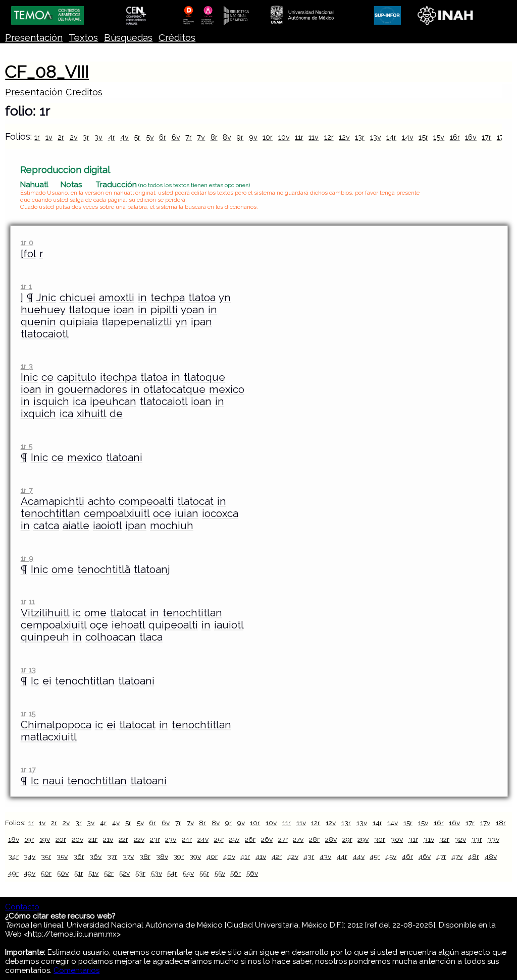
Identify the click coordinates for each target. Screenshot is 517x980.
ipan (201, 322)
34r (13, 856)
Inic (29, 377)
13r (360, 137)
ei (46, 681)
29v (363, 839)
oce (162, 513)
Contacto (22, 906)
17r (486, 137)
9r (239, 137)
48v (491, 856)
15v (438, 137)
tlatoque (89, 310)
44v (359, 856)
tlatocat (195, 501)
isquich (51, 401)
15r (423, 137)
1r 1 (26, 286)
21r (92, 839)
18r (501, 823)
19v (44, 839)
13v (375, 137)
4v (124, 137)
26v (267, 839)
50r (46, 873)
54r (172, 873)
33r (477, 839)
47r (441, 856)
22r (123, 839)
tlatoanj (152, 569)
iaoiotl (107, 526)
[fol (28, 254)
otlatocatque (174, 389)
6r (162, 137)
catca (46, 526)
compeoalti (146, 501)
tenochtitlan (50, 513)
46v (425, 856)
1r (37, 137)
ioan (124, 310)
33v (493, 839)
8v (227, 137)
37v (128, 856)
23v (170, 839)
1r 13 (28, 669)
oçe (99, 625)
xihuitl (91, 414)
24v (203, 839)
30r (379, 839)
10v (284, 137)
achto (101, 501)
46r (407, 856)
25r (219, 839)
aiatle (76, 526)
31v (429, 839)
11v (313, 137)
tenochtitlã (103, 569)
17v (485, 823)
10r (268, 137)
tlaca (151, 637)
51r (78, 873)
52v (124, 873)
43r (308, 856)
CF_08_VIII (47, 72)
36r (78, 856)
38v (162, 856)
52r (109, 873)
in (142, 298)
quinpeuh (45, 637)
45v (390, 856)
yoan (192, 310)
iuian (186, 513)
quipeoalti (173, 625)
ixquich (38, 414)
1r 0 (27, 242)
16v (471, 137)
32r (444, 839)
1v (49, 137)
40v (229, 856)
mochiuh (171, 526)
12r (329, 137)
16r (455, 137)
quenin (38, 322)
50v (63, 873)
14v (407, 137)
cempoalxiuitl (116, 513)
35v (62, 856)
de (116, 414)
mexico (226, 389)
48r (473, 856)
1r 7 (27, 490)
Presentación (34, 37)
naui (53, 781)
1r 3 (27, 366)
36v (95, 856)
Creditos (84, 92)
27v (298, 839)
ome (62, 569)
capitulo (76, 377)
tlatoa (202, 298)
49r (13, 873)
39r (178, 856)
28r (314, 839)
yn (225, 298)
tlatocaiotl (45, 334)
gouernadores (92, 389)
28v (331, 839)
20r (61, 839)
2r (61, 137)
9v (253, 137)
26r (250, 839)
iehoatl (128, 625)
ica (79, 401)
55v (220, 873)
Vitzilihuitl (45, 613)
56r (235, 873)
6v (176, 137)
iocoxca (220, 513)
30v (397, 839)
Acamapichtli (52, 501)
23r (155, 839)
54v (188, 873)
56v (252, 873)
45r (375, 856)
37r (112, 856)
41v (260, 856)
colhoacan (110, 637)
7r (188, 137)
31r (413, 839)
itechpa (118, 377)
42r (277, 856)
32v (460, 839)
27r (283, 839)
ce (47, 377)
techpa (167, 298)
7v (201, 137)
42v (292, 856)
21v (108, 839)
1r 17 (28, 769)
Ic (35, 681)
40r (212, 856)
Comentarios (76, 970)
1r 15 (28, 713)
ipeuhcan (113, 401)
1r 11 (28, 601)
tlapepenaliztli (136, 322)
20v (77, 839)
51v (93, 873)
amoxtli (116, 298)
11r (299, 137)
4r (111, 137)
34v (29, 856)
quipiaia (79, 322)
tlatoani (124, 457)
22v (139, 839)
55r (204, 873)
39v (195, 856)
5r (137, 137)
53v (156, 873)
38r (144, 856)
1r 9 (27, 558)
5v (150, 137)
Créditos (177, 37)
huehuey (43, 310)
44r (342, 856)
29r (347, 839)
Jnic (46, 298)
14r (391, 137)
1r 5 (27, 446)
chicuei (77, 298)
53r (140, 873)
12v (344, 137)
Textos (83, 37)
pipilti (164, 310)
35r (46, 856)
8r (214, 137)
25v (234, 839)
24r (187, 839)
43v (325, 856)
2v (74, 137)
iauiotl (228, 625)
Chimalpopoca (56, 725)
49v (29, 873)
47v (456, 856)
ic (77, 613)
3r (86, 137)
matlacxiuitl (49, 737)
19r (29, 839)
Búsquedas (128, 37)
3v (98, 137)
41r (245, 856)
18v (13, 839)
